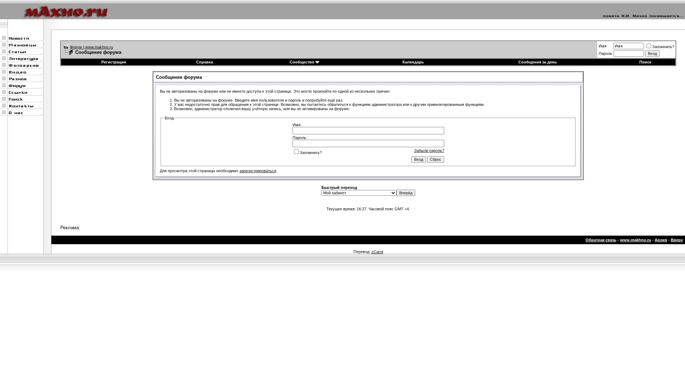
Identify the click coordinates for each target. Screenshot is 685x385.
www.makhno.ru (635, 240)
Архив (661, 240)
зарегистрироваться (257, 171)
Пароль (605, 53)
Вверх (677, 240)
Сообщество (302, 62)
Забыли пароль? (429, 150)
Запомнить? (663, 47)
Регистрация (113, 62)
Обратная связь (600, 240)
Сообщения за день (537, 62)
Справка (204, 62)
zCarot (377, 252)
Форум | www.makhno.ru (91, 47)
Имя (603, 46)
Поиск (645, 62)
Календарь (413, 62)
